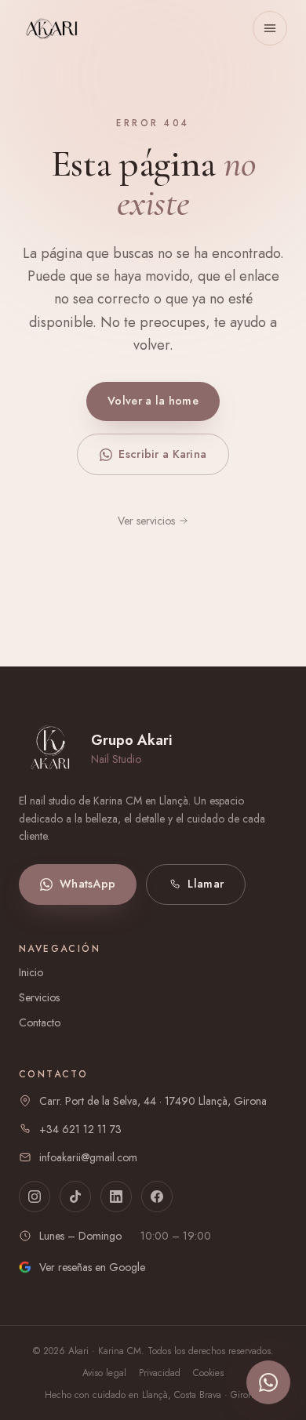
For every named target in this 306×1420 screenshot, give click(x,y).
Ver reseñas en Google (92, 1267)
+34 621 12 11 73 (80, 1129)
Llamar (206, 884)
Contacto (39, 1022)
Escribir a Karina (162, 454)
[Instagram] (34, 1196)
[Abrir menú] (270, 28)
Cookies (208, 1373)
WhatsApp (87, 884)
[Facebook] (157, 1196)
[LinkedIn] (116, 1196)
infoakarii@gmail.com (88, 1157)
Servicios (39, 997)
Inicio (31, 972)
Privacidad (159, 1373)
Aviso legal (104, 1373)
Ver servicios (146, 520)
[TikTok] (75, 1196)
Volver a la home (153, 401)
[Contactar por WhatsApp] (268, 1382)
